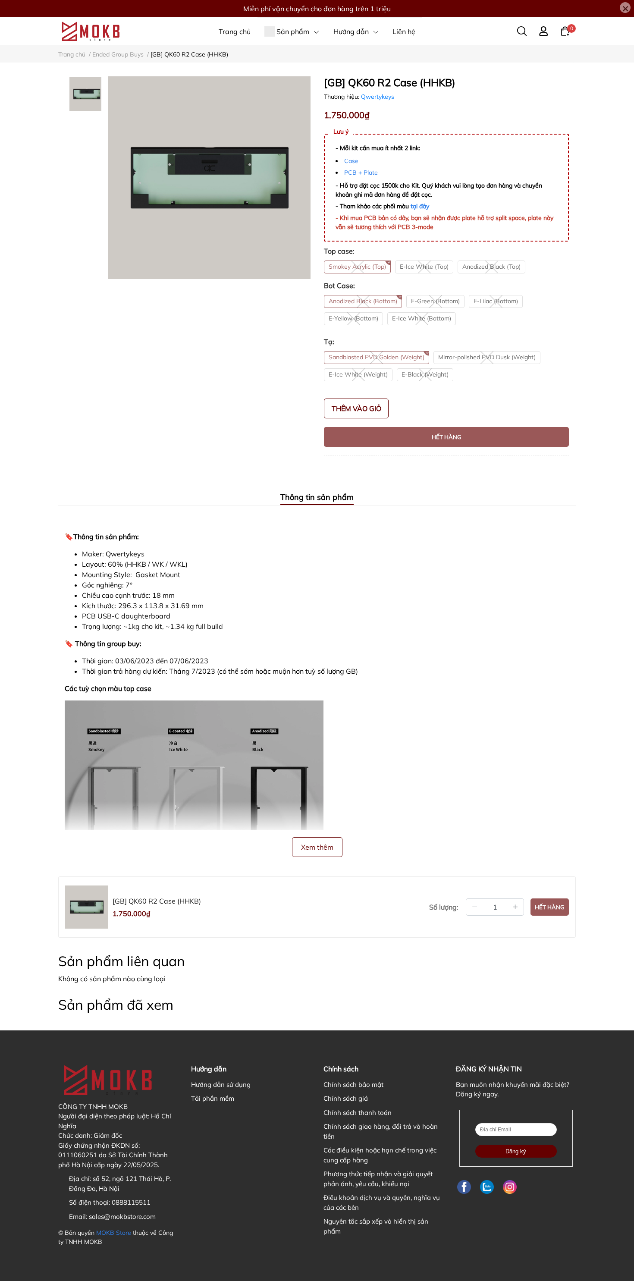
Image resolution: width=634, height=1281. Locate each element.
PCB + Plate (361, 172)
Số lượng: (443, 907)
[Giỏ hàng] (565, 31)
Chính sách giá (345, 1098)
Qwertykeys (377, 96)
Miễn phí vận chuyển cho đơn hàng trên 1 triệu (317, 8)
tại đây (420, 206)
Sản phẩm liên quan (121, 961)
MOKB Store (113, 1233)
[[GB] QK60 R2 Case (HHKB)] (209, 177)
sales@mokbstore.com (122, 1216)
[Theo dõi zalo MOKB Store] (487, 1186)
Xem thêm (317, 847)
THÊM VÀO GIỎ (356, 408)
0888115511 (131, 1202)
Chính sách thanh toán (357, 1112)
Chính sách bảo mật (353, 1084)
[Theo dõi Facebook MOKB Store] (464, 1186)
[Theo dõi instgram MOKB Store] (510, 1186)
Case (351, 161)
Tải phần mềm (212, 1098)
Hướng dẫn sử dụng (221, 1084)
